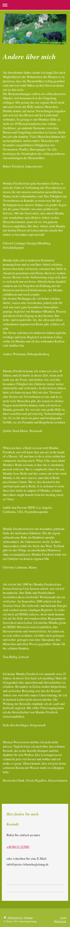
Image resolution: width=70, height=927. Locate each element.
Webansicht (60, 921)
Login (63, 917)
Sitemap (28, 917)
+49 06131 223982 (18, 847)
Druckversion (15, 917)
